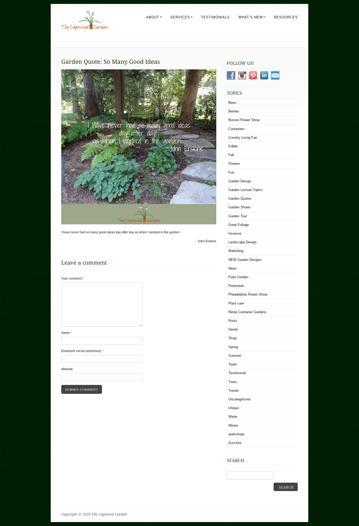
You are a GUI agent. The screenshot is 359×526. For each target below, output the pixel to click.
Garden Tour (237, 216)
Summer (234, 356)
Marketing (235, 251)
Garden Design (239, 181)
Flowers (234, 164)
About (154, 17)
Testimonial (237, 373)
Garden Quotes (240, 198)
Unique (233, 408)
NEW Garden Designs (245, 260)
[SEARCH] (286, 487)
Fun (231, 172)
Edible (233, 146)
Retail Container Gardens (247, 312)
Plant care (236, 303)
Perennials (236, 286)
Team (232, 364)
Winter (233, 425)
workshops (236, 434)
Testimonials (215, 17)
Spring (233, 347)
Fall (231, 155)
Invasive (234, 233)
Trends (233, 391)
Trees (232, 382)
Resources (286, 17)
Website (67, 369)
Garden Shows (239, 207)
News (232, 268)
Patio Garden (238, 277)
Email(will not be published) (82, 351)
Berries (233, 111)
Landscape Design (242, 242)
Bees (232, 103)
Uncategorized (239, 399)
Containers (236, 129)
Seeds (233, 329)
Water (232, 417)
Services (181, 17)
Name (66, 333)
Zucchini (234, 443)
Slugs (232, 338)
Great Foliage (238, 225)
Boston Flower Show (244, 120)
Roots (232, 321)
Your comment (72, 278)
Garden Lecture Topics (245, 190)
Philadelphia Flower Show (247, 294)
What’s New (252, 17)
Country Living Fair (242, 138)
